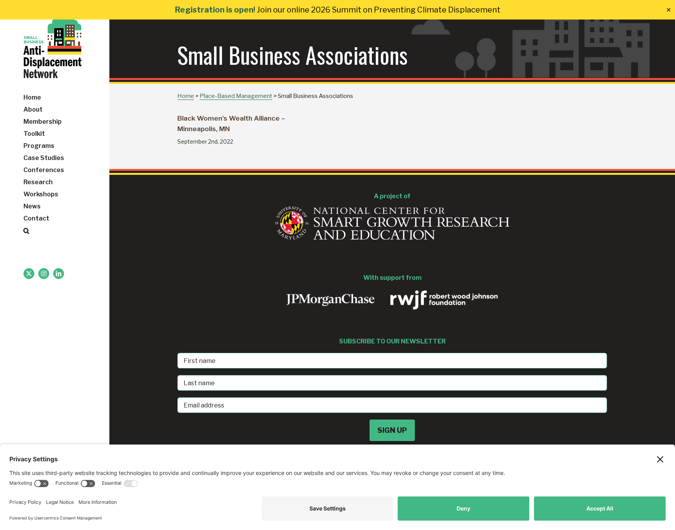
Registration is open (214, 9)
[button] (54, 231)
